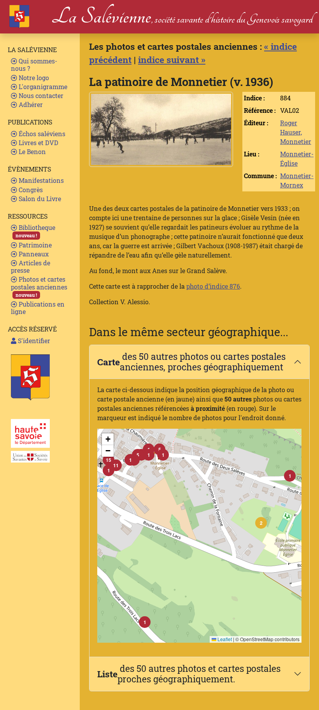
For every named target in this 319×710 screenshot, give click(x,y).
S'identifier (33, 341)
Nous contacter (40, 95)
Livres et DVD (37, 142)
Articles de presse (30, 266)
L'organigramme (42, 86)
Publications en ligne (38, 308)
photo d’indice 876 (213, 286)
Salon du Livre (39, 199)
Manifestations (40, 180)
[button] (261, 523)
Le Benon (31, 151)
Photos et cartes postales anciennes (39, 286)
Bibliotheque (35, 230)
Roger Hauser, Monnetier (295, 132)
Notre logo (33, 78)
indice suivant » (171, 59)
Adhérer (30, 104)
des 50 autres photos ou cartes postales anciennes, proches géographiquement (191, 362)
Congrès (30, 190)
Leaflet (224, 639)
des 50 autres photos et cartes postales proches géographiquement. (188, 674)
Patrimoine (34, 245)
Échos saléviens (41, 134)
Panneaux (33, 254)
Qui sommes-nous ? (34, 64)
